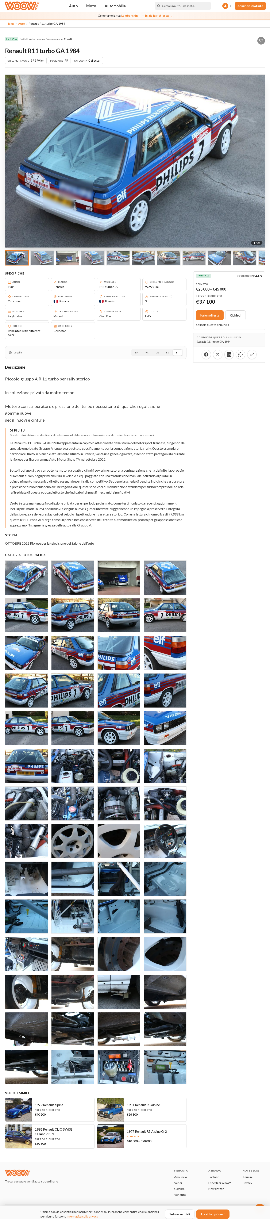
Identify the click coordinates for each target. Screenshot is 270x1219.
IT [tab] (177, 352)
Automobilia (115, 6)
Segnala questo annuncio (212, 324)
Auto (73, 6)
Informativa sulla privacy (82, 1216)
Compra (179, 1189)
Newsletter (216, 1189)
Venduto (180, 1194)
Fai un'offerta (209, 315)
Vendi (178, 1183)
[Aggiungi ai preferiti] (261, 41)
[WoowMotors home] (22, 6)
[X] (217, 354)
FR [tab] (147, 352)
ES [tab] (167, 352)
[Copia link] (251, 354)
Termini (247, 1177)
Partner (213, 1177)
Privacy (247, 1183)
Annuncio (180, 1177)
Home (11, 23)
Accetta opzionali (212, 1214)
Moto (91, 6)
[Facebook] (206, 354)
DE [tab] (157, 352)
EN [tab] (137, 352)
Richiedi (235, 315)
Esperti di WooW (219, 1183)
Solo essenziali (179, 1214)
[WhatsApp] (240, 354)
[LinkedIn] (229, 354)
